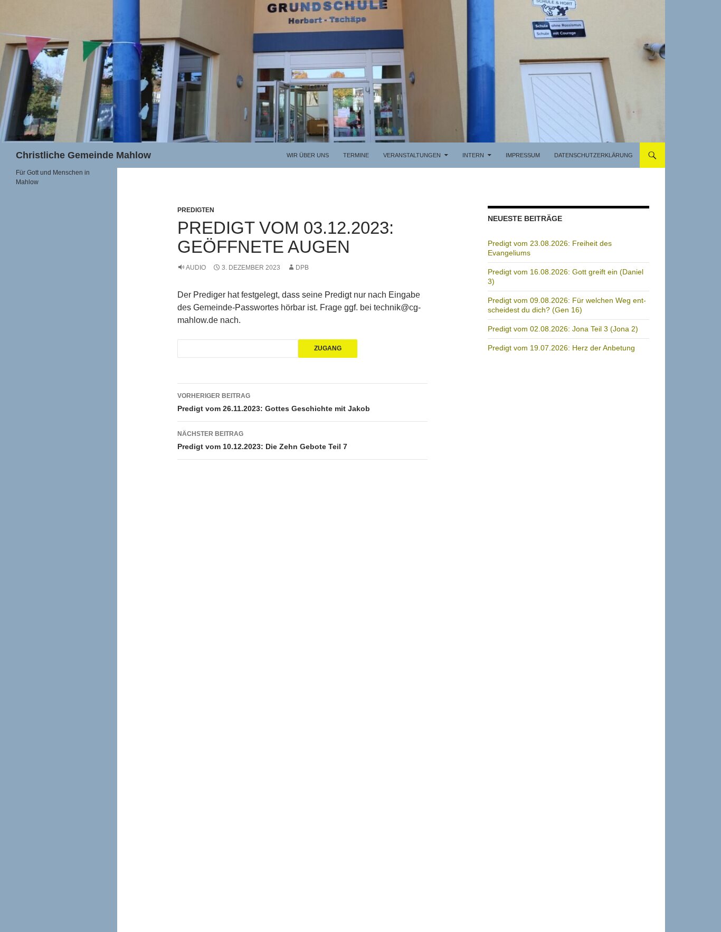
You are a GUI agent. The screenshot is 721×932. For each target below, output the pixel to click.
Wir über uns (308, 155)
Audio (196, 267)
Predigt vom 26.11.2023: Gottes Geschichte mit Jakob (273, 402)
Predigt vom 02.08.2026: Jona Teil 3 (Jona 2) (563, 329)
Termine (356, 155)
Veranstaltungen (412, 155)
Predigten (195, 210)
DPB (302, 267)
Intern (473, 155)
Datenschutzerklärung (593, 155)
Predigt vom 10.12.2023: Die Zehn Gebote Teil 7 (262, 440)
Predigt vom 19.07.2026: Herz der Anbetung (561, 348)
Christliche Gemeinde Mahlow (83, 155)
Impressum (523, 155)
